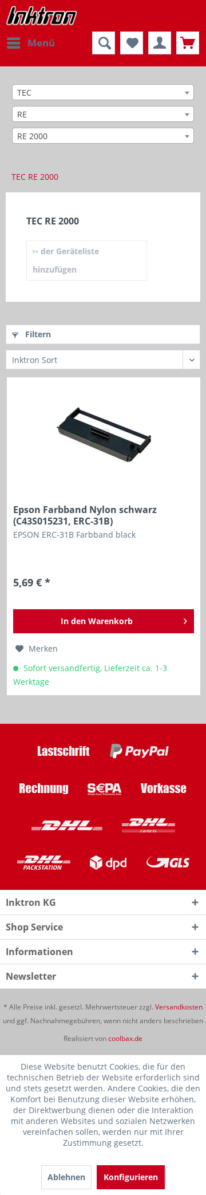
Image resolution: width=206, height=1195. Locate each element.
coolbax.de (125, 1038)
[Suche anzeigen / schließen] (103, 42)
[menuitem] (30, 42)
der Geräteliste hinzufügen (66, 260)
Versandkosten (179, 1007)
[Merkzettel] (131, 42)
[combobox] (103, 92)
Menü (41, 42)
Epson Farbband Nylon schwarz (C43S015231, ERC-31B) (85, 515)
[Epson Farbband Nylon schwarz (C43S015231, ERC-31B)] (103, 435)
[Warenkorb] (187, 42)
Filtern (37, 334)
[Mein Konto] (159, 42)
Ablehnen (66, 1177)
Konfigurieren (131, 1177)
